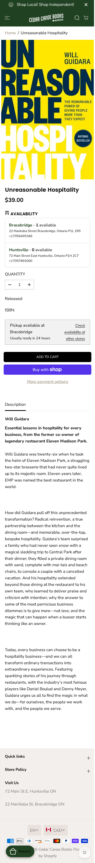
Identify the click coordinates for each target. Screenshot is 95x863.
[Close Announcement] (86, 4)
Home (10, 33)
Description (15, 404)
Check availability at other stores (74, 332)
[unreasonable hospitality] (47, 109)
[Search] (77, 17)
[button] (8, 17)
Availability (24, 214)
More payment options (47, 381)
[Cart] (85, 17)
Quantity (15, 274)
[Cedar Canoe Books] (46, 18)
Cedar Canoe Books (55, 849)
